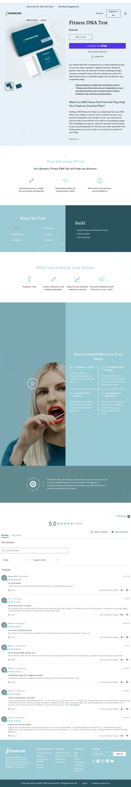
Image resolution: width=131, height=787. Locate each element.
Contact (77, 759)
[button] (13, 590)
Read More (74, 139)
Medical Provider (62, 753)
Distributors (60, 759)
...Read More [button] (74, 705)
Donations (78, 765)
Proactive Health (43, 753)
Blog (76, 753)
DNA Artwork (32, 20)
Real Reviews (80, 762)
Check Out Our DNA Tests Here (39, 7)
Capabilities (60, 762)
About (43, 20)
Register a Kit (113, 13)
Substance (41, 756)
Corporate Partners (64, 756)
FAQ (76, 756)
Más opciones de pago (97, 51)
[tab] (99, 532)
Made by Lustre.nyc (101, 783)
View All (39, 768)
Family (39, 765)
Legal (84, 783)
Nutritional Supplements (68, 7)
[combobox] (15, 560)
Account (99, 13)
